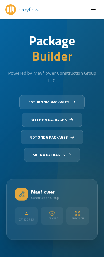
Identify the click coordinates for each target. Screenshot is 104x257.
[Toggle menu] (93, 9)
